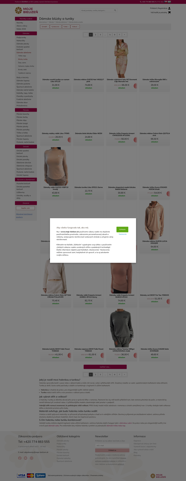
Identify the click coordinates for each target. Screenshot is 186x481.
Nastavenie (123, 234)
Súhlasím (122, 229)
